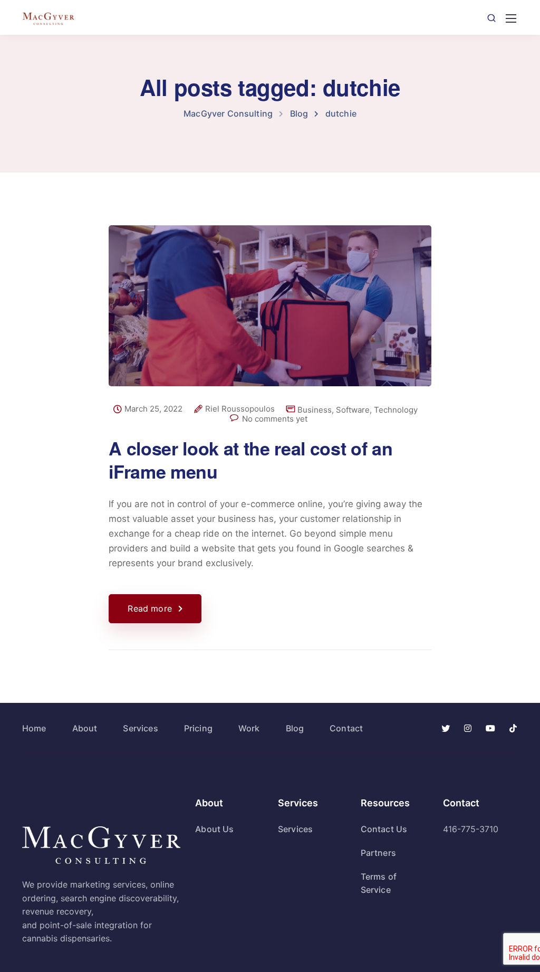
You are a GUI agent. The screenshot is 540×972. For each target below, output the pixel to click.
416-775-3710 (470, 829)
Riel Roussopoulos (240, 409)
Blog (295, 728)
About (85, 728)
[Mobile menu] (511, 18)
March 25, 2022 (153, 409)
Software (353, 410)
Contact (346, 728)
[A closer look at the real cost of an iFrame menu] (270, 314)
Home (34, 728)
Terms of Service (379, 883)
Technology (396, 410)
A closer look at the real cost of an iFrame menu (250, 459)
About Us (214, 829)
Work (249, 728)
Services (140, 728)
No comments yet (274, 419)
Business (314, 410)
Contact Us (384, 829)
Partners (378, 852)
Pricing (198, 728)
